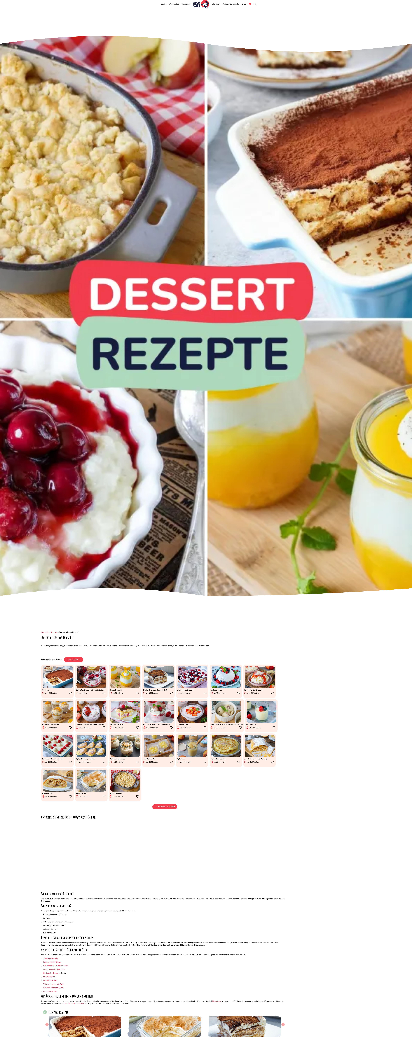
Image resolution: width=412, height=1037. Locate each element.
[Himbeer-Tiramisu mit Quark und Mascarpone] (125, 722)
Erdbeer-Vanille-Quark (52, 962)
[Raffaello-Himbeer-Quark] (57, 756)
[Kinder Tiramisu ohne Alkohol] (158, 687)
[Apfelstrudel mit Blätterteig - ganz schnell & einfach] (259, 756)
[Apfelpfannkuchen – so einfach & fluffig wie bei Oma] (226, 756)
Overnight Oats (49, 977)
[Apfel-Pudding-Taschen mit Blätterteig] (91, 756)
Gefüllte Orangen (50, 991)
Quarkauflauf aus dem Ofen (73, 1003)
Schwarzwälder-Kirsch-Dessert (55, 966)
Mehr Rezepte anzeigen (166, 807)
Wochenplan (174, 4)
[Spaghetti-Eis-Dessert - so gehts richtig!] (259, 687)
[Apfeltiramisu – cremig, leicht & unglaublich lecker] (91, 791)
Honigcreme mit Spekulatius (54, 969)
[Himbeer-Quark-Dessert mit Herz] (158, 722)
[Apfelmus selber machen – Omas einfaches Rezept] (192, 756)
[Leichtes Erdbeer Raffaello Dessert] (91, 722)
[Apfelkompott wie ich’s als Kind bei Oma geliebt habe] (158, 756)
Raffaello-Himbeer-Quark (53, 987)
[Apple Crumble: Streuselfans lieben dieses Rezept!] (125, 791)
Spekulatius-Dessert (51, 973)
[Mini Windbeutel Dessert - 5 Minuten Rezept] (192, 687)
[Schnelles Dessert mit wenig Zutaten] (91, 687)
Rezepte (163, 4)
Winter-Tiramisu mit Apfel (53, 984)
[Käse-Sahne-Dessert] (57, 722)
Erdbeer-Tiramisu (50, 980)
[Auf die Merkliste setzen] (71, 693)
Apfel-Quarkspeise (50, 958)
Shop (244, 4)
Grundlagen (185, 4)
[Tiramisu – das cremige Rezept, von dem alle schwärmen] (57, 687)
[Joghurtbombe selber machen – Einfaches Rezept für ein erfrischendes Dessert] (226, 687)
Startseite (45, 632)
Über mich (216, 4)
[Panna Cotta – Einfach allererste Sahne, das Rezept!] (261, 722)
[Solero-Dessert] (125, 687)
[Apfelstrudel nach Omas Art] (57, 791)
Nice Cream (216, 1001)
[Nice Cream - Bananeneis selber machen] (226, 722)
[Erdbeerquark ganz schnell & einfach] (192, 722)
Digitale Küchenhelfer (231, 4)
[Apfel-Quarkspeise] (125, 756)
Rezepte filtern (72, 660)
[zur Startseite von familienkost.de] (201, 4)
